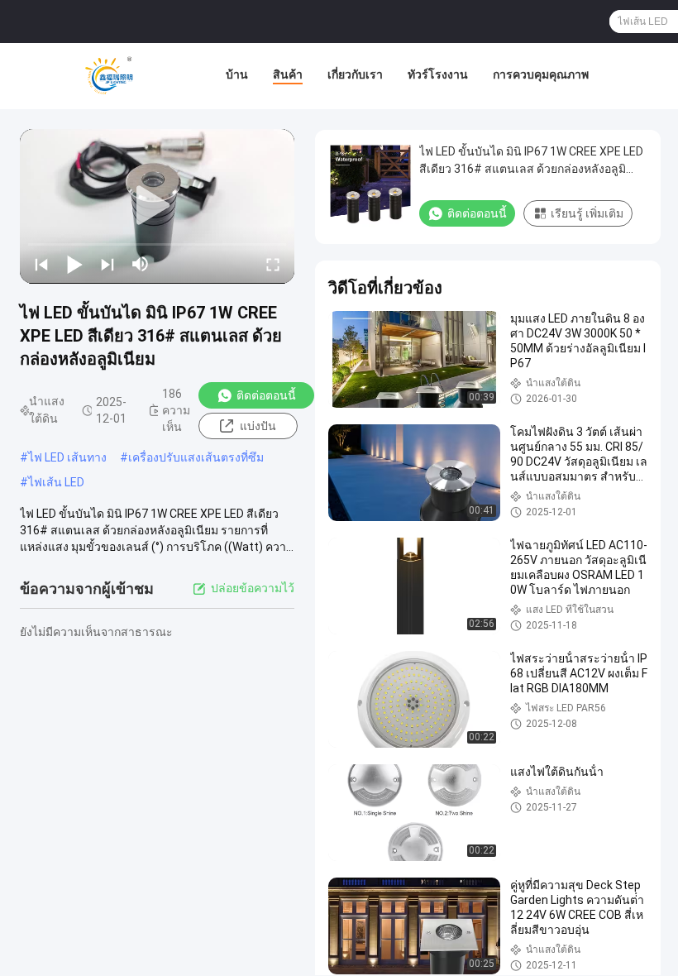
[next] (107, 263)
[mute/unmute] (140, 263)
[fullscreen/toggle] (272, 263)
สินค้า (288, 74)
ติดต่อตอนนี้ (266, 395)
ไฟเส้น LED (56, 482)
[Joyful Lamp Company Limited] (108, 76)
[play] (157, 206)
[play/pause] (74, 263)
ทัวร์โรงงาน (438, 74)
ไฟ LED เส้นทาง (67, 457)
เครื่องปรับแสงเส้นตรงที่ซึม (196, 457)
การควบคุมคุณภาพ (541, 74)
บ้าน (237, 74)
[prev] (41, 263)
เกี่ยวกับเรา (355, 74)
